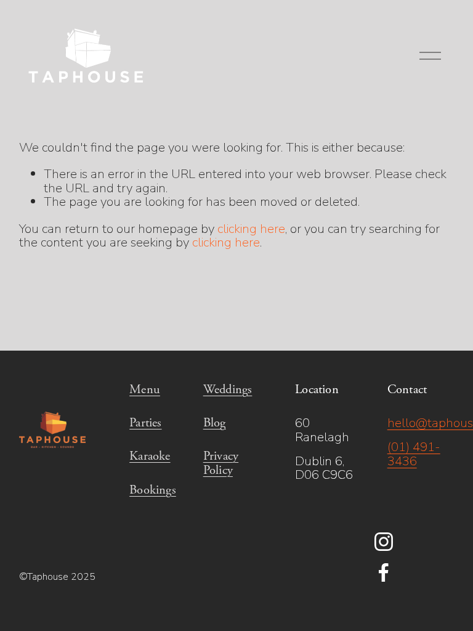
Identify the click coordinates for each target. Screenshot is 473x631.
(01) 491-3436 (413, 454)
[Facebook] (384, 572)
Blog (214, 422)
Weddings (228, 389)
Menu (144, 389)
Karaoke (149, 456)
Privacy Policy (220, 462)
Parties (145, 422)
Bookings (152, 490)
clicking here (251, 228)
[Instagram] (384, 542)
